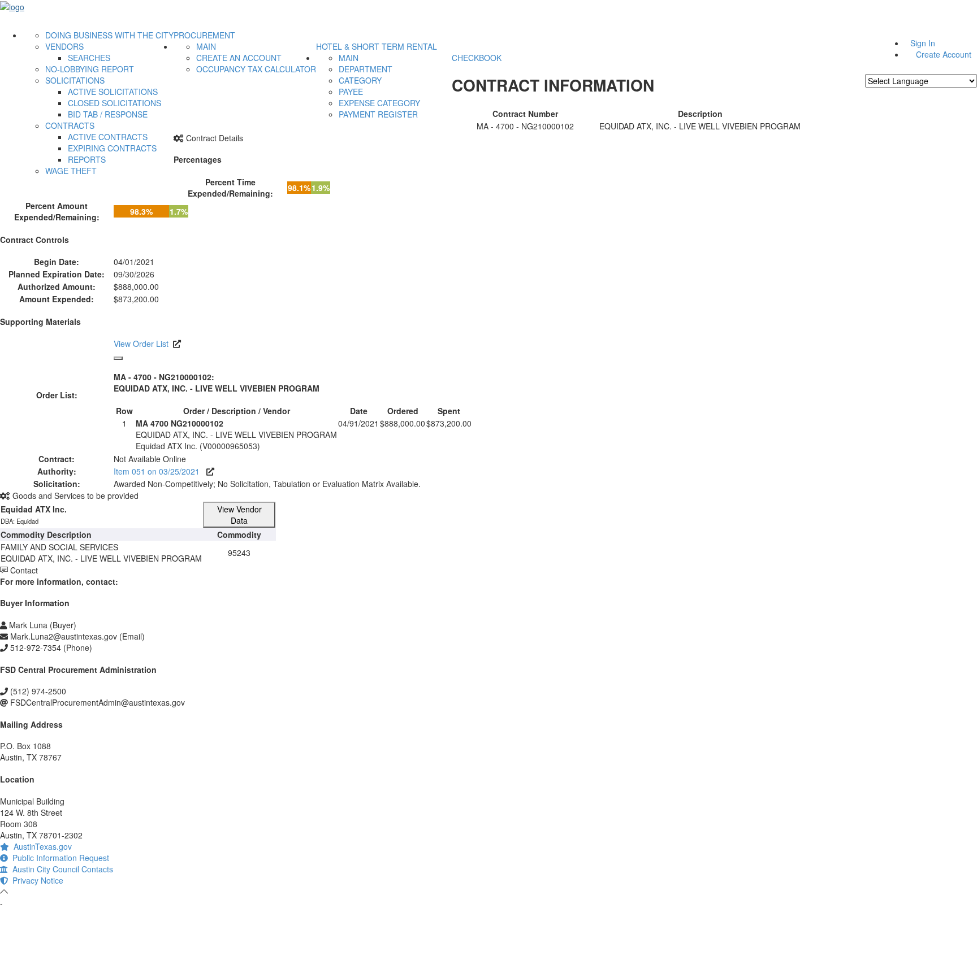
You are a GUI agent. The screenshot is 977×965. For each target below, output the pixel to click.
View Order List (141, 343)
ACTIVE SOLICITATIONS (113, 91)
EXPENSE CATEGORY (379, 102)
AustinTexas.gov (40, 846)
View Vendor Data (239, 514)
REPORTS (87, 159)
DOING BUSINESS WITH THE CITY (109, 35)
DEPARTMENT (365, 69)
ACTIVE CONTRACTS (108, 136)
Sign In (922, 43)
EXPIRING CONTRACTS (112, 148)
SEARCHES (89, 57)
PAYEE (351, 91)
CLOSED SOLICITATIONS (114, 102)
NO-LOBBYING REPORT (89, 69)
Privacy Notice (35, 880)
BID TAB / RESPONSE (108, 114)
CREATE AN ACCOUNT (239, 57)
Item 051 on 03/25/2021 (160, 471)
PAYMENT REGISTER (378, 114)
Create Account (943, 54)
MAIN (206, 46)
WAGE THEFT (71, 170)
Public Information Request (58, 857)
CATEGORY (360, 80)
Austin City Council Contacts (60, 869)
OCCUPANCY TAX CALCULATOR (256, 69)
